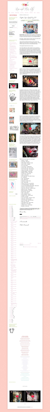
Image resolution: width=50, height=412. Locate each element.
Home (9, 12)
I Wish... (12, 278)
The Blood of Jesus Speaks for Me (12, 64)
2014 (11, 213)
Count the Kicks (12, 59)
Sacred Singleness (12, 55)
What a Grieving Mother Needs (13, 266)
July (11, 310)
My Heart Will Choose (13, 47)
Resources (31, 12)
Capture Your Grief (24, 217)
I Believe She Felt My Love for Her (13, 52)
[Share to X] (34, 216)
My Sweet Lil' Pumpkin (14, 221)
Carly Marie (28, 217)
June (11, 311)
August (12, 308)
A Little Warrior (13, 228)
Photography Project (33, 217)
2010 (11, 320)
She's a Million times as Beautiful (14, 293)
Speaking (38, 12)
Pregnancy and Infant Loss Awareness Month (32, 20)
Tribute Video (26, 12)
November (12, 218)
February (12, 316)
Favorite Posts (17, 12)
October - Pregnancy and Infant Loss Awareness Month (14, 270)
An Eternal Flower (12, 50)
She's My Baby (12, 70)
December (12, 217)
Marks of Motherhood (13, 42)
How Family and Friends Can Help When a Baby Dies (13, 58)
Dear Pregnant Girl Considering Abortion (13, 46)
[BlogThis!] (33, 216)
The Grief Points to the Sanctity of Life (13, 49)
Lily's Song (21, 12)
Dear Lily (11, 60)
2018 (11, 208)
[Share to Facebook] (35, 216)
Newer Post (21, 243)
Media (35, 12)
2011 (11, 319)
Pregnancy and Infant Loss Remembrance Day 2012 (14, 260)
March (12, 315)
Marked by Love (13, 264)
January (12, 317)
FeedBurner (15, 27)
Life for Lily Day (12, 67)
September (12, 307)
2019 (11, 207)
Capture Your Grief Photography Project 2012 (14, 304)
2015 (11, 212)
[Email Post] (31, 216)
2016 (11, 211)
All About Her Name (13, 61)
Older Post (39, 243)
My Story (12, 12)
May (11, 312)
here (40, 208)
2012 (11, 216)
